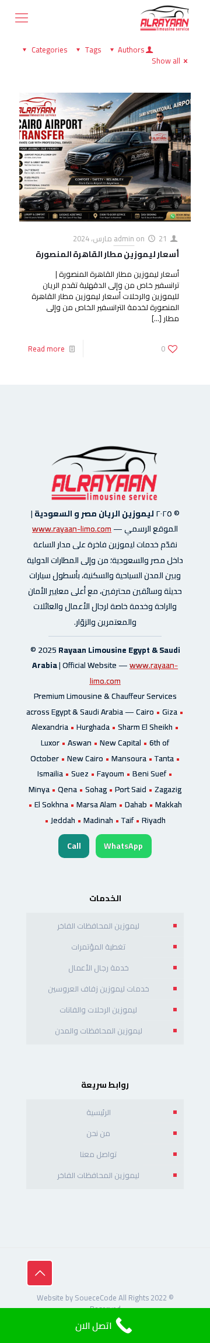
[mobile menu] (22, 17)
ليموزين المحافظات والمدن (98, 1031)
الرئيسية (98, 1112)
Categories (49, 50)
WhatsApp (123, 845)
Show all (166, 61)
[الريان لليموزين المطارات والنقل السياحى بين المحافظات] (165, 17)
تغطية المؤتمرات (98, 947)
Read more (46, 349)
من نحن (98, 1133)
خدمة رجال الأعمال (98, 968)
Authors (131, 50)
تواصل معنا (98, 1154)
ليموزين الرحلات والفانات (98, 1010)
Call (74, 845)
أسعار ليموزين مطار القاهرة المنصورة (107, 254)
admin (124, 238)
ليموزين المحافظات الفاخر (98, 926)
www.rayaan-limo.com (71, 528)
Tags (93, 50)
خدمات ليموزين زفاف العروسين (98, 989)
